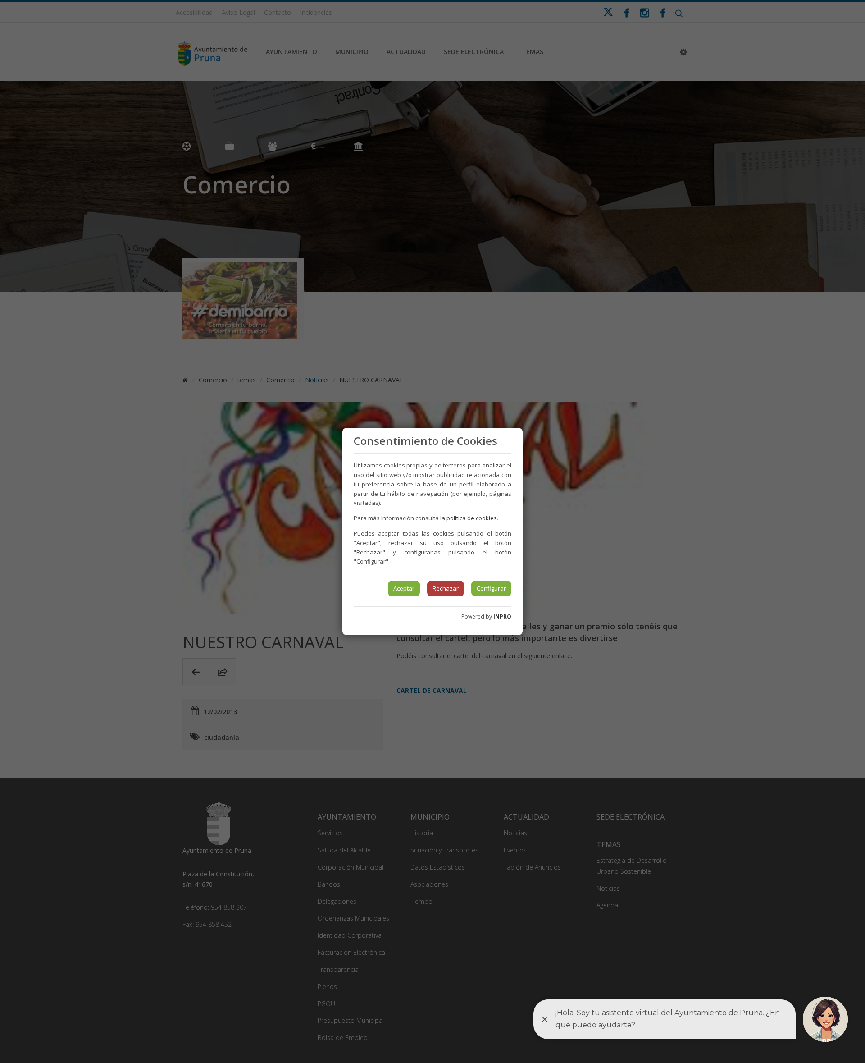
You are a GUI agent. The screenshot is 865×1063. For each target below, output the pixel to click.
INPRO (502, 616)
